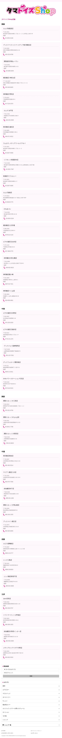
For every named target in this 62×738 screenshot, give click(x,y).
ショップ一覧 (7, 725)
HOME (3, 730)
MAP (4, 35)
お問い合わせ (35, 733)
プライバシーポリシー (36, 730)
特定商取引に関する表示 (7, 733)
